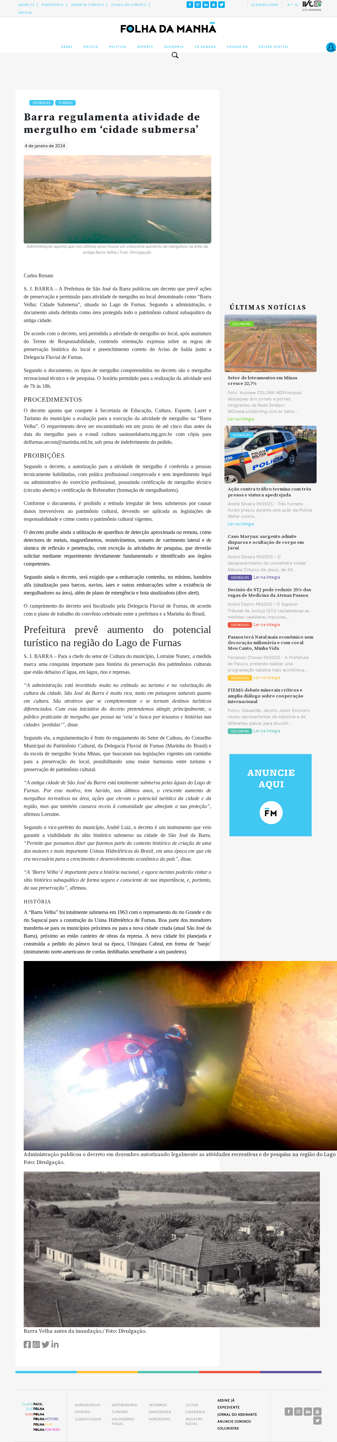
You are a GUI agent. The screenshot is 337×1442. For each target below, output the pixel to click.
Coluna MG (237, 46)
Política (117, 46)
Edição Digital (274, 46)
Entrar (25, 13)
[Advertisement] (270, 188)
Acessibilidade (264, 5)
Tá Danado (205, 46)
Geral (67, 46)
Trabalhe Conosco (128, 5)
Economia (174, 46)
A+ (290, 4)
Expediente (53, 5)
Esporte (145, 46)
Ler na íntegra (241, 419)
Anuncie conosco (87, 5)
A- (297, 4)
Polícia (91, 46)
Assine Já (26, 5)
